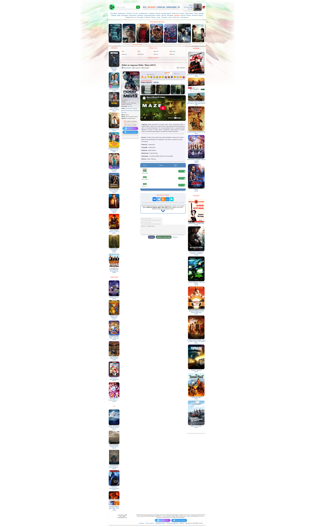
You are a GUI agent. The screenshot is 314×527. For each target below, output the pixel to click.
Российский (113, 13)
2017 (129, 100)
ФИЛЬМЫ (151, 7)
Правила (175, 237)
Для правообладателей (172, 523)
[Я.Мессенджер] (172, 199)
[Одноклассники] (163, 199)
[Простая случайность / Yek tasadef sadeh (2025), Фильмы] (129, 42)
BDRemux (141, 54)
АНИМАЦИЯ (171, 7)
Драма (119, 15)
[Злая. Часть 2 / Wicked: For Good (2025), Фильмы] (143, 42)
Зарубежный (121, 13)
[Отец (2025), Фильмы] (115, 42)
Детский (158, 13)
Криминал (140, 15)
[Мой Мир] (167, 199)
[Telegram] (159, 199)
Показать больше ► (153, 57)
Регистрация (187, 7)
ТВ (178, 7)
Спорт (158, 17)
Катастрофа (140, 17)
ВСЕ (144, 7)
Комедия (201, 13)
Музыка (200, 15)
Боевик (158, 15)
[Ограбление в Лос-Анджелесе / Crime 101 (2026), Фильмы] (198, 42)
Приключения (189, 13)
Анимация (152, 13)
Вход (189, 9)
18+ (124, 51)
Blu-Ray (125, 54)
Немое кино (176, 17)
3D (139, 51)
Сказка (170, 17)
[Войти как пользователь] (198, 7)
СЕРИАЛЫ (161, 7)
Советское (129, 13)
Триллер (163, 15)
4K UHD (173, 51)
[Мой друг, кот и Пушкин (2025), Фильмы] (170, 42)
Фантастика (175, 13)
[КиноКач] (111, 7)
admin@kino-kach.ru (160, 523)
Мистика (183, 15)
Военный (194, 15)
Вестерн (189, 15)
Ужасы (196, 13)
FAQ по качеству (150, 523)
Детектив (177, 15)
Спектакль (164, 17)
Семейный (147, 17)
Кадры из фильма (146, 82)
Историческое (133, 15)
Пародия (113, 15)
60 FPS (156, 51)
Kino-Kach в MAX (131, 128)
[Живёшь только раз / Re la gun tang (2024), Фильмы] (184, 42)
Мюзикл (153, 17)
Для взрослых (184, 17)
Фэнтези (182, 13)
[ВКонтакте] (155, 199)
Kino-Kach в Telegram (132, 132)
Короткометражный (149, 15)
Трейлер (155, 82)
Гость (191, 5)
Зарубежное (128, 108)
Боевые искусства (131, 17)
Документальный (166, 13)
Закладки (141, 523)
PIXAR (172, 54)
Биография (170, 15)
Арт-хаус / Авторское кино (140, 13)
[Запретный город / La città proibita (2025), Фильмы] (156, 42)
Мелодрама (125, 15)
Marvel (156, 54)
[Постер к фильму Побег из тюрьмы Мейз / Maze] (130, 96)
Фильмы (130, 106)
